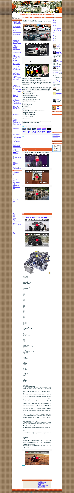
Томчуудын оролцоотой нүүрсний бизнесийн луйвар (17, 108)
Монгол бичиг (31, 484)
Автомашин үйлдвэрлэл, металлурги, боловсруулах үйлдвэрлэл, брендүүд (59, 60)
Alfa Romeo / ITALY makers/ (16, 187)
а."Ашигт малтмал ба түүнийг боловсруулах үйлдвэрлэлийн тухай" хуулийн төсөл (17, 32)
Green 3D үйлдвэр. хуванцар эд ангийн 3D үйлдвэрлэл (17, 145)
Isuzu (14, 215)
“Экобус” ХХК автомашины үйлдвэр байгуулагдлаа (16, 25)
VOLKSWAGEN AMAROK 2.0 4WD (17, 165)
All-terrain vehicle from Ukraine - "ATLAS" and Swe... (57, 30)
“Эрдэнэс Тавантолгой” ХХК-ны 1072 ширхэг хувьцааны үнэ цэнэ (17, 27)
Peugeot (14, 184)
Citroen (14, 183)
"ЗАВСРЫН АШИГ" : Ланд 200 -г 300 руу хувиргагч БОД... (57, 28)
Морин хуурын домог (15, 96)
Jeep (14, 197)
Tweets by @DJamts (54, 112)
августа (55, 22)
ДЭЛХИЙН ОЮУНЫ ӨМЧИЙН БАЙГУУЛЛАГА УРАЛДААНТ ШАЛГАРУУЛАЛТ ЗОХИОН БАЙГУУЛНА (17, 66)
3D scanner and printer (16, 29)
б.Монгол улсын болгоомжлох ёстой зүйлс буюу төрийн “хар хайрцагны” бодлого (17, 43)
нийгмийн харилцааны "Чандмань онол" (16, 98)
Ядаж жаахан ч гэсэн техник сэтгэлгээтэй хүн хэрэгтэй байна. (17, 122)
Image (14, 150)
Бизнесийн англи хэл (15, 47)
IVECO (14, 181)
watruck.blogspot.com (32, 481)
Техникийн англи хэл (15, 107)
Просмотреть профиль (58, 108)
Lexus (14, 210)
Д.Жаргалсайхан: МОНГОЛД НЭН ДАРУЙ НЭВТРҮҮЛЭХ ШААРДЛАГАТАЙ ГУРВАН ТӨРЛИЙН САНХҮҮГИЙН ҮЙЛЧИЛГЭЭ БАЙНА (17, 57)
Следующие (23, 477)
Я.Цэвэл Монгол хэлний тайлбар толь (35, 485)
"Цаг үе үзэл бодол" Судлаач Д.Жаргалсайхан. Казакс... (57, 29)
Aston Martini (14, 177)
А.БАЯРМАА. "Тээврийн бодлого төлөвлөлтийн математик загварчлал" (17, 34)
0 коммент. (23, 136)
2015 (54, 36)
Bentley (14, 233)
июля (54, 23)
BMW (14, 201)
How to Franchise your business (17, 147)
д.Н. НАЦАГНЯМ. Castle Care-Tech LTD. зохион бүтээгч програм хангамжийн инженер (17, 60)
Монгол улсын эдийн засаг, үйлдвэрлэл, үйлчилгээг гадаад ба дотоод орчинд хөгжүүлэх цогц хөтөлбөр (57, 81)
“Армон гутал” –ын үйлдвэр (16, 21)
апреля (55, 25)
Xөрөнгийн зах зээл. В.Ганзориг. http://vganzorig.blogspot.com (17, 168)
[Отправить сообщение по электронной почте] (22, 201)
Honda (14, 217)
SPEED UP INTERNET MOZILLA (17, 160)
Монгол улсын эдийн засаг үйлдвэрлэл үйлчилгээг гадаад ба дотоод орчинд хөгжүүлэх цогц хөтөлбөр (17, 87)
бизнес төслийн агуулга (16, 46)
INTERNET (14, 152)
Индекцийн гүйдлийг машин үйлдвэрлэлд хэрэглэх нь (16, 73)
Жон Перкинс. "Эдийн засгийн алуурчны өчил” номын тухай (17, 69)
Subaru (14, 216)
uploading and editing (15, 163)
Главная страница (37, 477)
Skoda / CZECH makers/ (16, 185)
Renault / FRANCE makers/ (16, 182)
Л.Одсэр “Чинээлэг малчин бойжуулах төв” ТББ (16, 76)
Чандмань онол (15, 119)
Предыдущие (50, 477)
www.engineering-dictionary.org (34, 482)
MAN (14, 178)
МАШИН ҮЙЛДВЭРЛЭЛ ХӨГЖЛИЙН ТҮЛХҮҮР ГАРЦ (16, 79)
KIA (13, 174)
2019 (54, 33)
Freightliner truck (15, 232)
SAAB (14, 180)
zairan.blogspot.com (55, 137)
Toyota (14, 219)
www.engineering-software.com (34, 487)
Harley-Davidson (15, 230)
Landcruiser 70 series (15, 153)
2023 (54, 19)
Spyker (14, 231)
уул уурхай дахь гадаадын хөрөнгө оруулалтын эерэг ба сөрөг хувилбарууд (17, 114)
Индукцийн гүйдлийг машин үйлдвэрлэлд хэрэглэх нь (16, 74)
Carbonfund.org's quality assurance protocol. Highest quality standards (16, 134)
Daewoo (14, 173)
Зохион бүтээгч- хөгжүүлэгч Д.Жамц (28, 492)
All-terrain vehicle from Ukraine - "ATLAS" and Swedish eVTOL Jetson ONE (37, 213)
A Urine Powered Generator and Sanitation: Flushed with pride (17, 126)
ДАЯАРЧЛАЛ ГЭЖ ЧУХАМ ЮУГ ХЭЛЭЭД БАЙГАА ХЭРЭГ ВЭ (17, 64)
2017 (54, 34)
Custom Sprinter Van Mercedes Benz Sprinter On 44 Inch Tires (17, 137)
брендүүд (14, 50)
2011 (54, 39)
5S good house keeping (16, 30)
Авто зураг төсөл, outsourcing (58, 99)
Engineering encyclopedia (33, 483)
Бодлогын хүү (15, 48)
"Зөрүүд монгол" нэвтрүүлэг (16, 22)
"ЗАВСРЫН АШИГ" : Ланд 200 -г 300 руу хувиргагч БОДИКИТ (35, 17)
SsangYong (14, 175)
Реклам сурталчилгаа (16, 102)
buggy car (14, 132)
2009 (54, 40)
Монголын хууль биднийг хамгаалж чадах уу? (16, 95)
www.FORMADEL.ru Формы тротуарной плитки (16, 167)
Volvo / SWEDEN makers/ (16, 179)
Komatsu (14, 214)
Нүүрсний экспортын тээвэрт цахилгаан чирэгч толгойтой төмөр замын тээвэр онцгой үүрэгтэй (16, 100)
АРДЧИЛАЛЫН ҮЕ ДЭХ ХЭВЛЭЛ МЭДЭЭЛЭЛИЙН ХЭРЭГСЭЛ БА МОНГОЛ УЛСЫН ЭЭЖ (17, 41)
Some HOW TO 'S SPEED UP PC (17, 157)
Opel (13, 202)
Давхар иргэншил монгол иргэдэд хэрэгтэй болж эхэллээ (17, 62)
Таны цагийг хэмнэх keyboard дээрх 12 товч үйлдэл (16, 106)
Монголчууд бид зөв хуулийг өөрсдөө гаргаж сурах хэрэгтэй (17, 91)
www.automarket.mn (55, 135)
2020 (54, 32)
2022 (54, 20)
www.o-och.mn (37, 489)
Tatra (14, 186)
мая (54, 24)
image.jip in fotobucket (16, 151)
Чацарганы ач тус (15, 120)
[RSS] (12, 489)
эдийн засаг (14, 121)
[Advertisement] (28, 142)
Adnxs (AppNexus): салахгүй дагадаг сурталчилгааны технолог (16, 128)
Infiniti (14, 211)
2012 (54, 38)
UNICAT (14, 162)
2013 (54, 37)
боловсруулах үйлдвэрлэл (16, 49)
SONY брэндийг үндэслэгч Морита (57, 72)
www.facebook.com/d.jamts (56, 136)
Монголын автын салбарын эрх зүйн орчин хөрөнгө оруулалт (17, 93)
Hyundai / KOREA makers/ (16, 172)
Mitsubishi (14, 218)
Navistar (14, 198)
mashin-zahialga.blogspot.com (33, 486)
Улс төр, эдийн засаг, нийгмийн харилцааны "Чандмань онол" (59, 45)
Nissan (14, 220)
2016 (54, 35)
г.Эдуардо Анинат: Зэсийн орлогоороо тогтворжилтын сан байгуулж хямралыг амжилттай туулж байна (17, 52)
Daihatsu (14, 213)
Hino (13, 212)
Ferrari (14, 188)
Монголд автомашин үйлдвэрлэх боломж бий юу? (17, 89)
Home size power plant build (16, 146)
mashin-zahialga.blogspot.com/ (57, 134)
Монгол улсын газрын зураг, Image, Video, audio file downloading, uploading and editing (59, 93)
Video (14, 164)
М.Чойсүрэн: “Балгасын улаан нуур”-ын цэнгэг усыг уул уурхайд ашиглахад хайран (17, 78)
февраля (55, 26)
